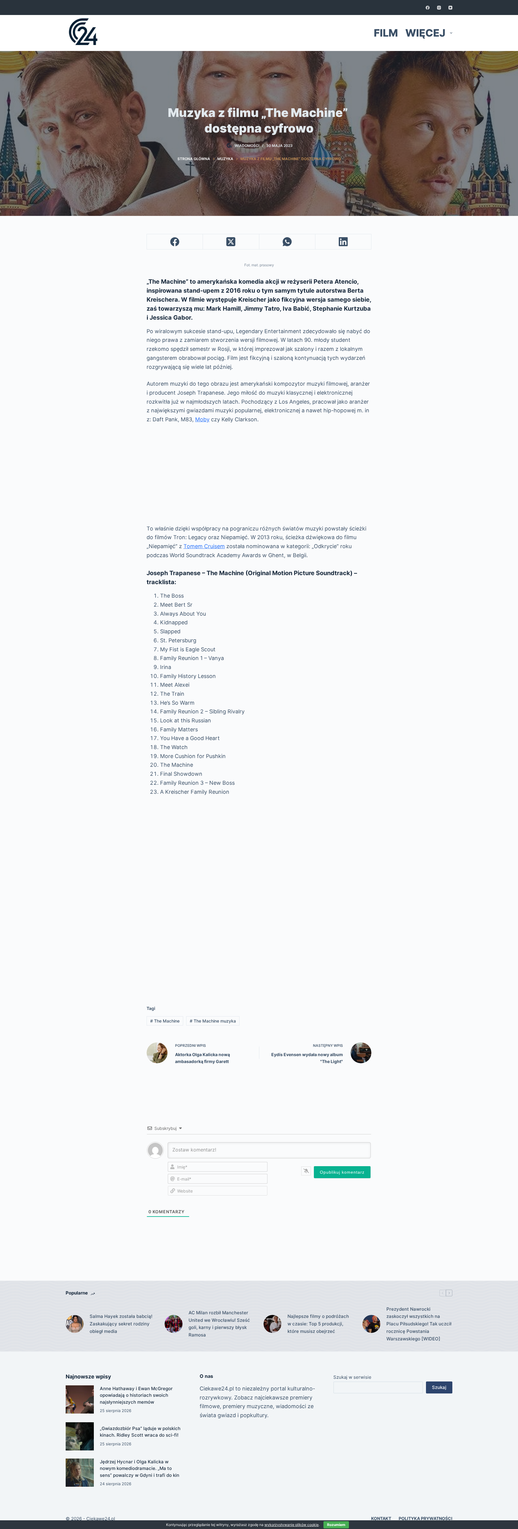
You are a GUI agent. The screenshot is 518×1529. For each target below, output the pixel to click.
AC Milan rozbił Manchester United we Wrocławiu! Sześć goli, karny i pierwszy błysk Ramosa (219, 1324)
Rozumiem (336, 1524)
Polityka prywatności (425, 1518)
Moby (202, 419)
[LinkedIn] (343, 241)
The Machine (165, 1020)
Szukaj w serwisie (352, 1377)
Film (386, 33)
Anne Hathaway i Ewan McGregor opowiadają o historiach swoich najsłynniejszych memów (136, 1395)
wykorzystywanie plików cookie (291, 1524)
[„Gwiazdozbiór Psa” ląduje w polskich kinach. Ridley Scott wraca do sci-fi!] (80, 1436)
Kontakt (381, 1518)
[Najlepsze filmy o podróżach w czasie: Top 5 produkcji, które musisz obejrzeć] (272, 1324)
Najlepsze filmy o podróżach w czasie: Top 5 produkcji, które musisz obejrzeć (318, 1323)
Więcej (425, 33)
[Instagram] (439, 8)
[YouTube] (450, 8)
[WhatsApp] (287, 241)
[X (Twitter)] (231, 241)
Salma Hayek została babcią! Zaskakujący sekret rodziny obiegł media (121, 1323)
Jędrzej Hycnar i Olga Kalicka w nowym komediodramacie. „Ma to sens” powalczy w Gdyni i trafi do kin (139, 1468)
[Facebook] (428, 8)
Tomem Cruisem (204, 546)
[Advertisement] (259, 474)
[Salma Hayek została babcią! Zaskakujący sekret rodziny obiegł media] (75, 1324)
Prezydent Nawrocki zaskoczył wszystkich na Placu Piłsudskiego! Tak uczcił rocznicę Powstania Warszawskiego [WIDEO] (418, 1324)
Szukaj (439, 1387)
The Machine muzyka (213, 1020)
